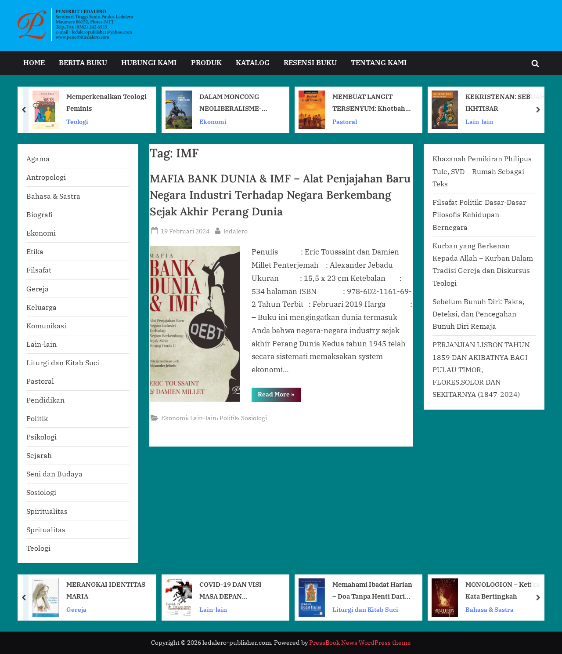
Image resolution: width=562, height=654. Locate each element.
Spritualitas (45, 529)
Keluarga (41, 307)
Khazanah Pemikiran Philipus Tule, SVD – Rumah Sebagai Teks (482, 171)
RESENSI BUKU (310, 62)
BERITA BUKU (83, 62)
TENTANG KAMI (379, 62)
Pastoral (344, 121)
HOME (34, 62)
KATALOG (253, 62)
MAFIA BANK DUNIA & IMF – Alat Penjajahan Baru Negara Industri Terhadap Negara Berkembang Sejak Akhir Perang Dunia (280, 194)
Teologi (77, 121)
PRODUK (206, 62)
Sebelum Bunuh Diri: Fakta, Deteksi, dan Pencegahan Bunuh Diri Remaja (478, 314)
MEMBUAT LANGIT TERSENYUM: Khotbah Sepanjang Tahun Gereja (371, 103)
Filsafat (38, 269)
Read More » (279, 396)
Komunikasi (46, 325)
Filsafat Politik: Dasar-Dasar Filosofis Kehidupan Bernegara (479, 214)
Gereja (37, 288)
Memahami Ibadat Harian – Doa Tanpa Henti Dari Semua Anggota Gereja (372, 591)
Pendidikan (45, 399)
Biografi (39, 214)
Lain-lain (479, 121)
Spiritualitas (47, 511)
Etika (34, 251)
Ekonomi (213, 121)
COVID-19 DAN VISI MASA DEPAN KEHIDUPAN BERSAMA (236, 591)
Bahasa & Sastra (53, 195)
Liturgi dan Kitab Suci (62, 362)
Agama (38, 158)
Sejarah (39, 455)
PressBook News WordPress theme (360, 643)
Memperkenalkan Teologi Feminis (106, 102)
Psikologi (41, 436)
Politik (229, 418)
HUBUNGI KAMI (149, 62)
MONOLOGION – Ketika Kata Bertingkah (502, 590)
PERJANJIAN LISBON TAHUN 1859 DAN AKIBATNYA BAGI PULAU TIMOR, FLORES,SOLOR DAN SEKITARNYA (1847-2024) (481, 369)
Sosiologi (254, 418)
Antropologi (46, 177)
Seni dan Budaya (54, 473)
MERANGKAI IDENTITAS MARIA (105, 590)
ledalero (235, 230)
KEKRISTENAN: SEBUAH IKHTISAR (505, 102)
